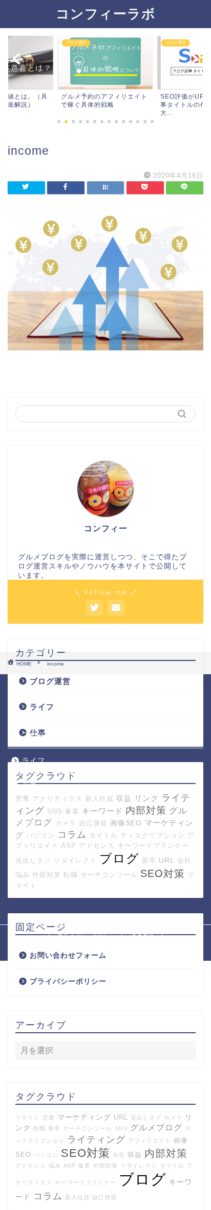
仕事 (29, 786)
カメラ (65, 823)
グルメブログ (156, 1127)
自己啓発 (93, 823)
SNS (54, 811)
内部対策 (145, 810)
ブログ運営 (50, 681)
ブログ (142, 1179)
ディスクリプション (152, 835)
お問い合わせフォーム (68, 955)
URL (121, 1117)
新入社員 (99, 798)
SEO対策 (85, 1153)
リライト (27, 1117)
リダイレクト (138, 1165)
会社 (119, 1155)
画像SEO (126, 823)
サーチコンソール (87, 1128)
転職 (39, 1128)
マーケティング (84, 1117)
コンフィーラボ (106, 13)
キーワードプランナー (85, 1182)
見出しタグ (146, 1117)
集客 (72, 811)
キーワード (102, 810)
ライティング (96, 1139)
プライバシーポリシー (68, 981)
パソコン (40, 835)
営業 (22, 798)
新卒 (54, 1128)
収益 (124, 798)
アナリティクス (57, 798)
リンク (146, 798)
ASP (70, 1165)
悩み (55, 1165)
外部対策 (105, 1165)
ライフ (42, 706)
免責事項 (143, 936)
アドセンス (30, 1165)
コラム (72, 834)
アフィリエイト (149, 1140)
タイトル (103, 835)
